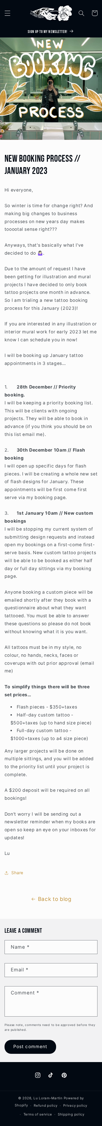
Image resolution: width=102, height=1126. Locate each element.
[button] (7, 13)
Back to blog (55, 899)
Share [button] (17, 872)
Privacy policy (75, 1106)
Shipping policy (71, 1114)
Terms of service (38, 1114)
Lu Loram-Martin (48, 1098)
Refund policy (46, 1106)
